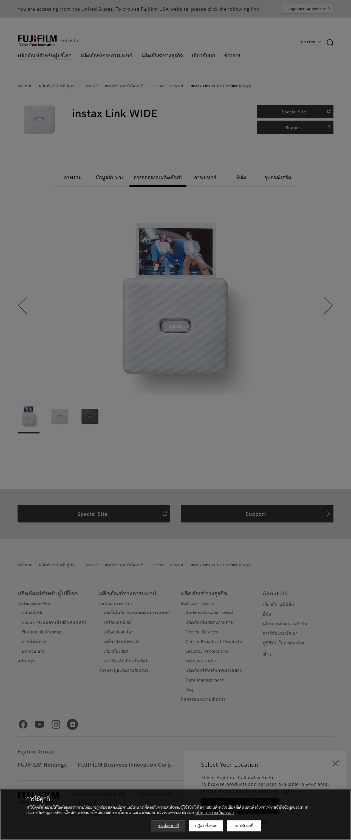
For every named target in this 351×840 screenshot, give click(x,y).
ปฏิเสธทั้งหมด (206, 825)
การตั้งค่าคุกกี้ (168, 825)
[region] (175, 814)
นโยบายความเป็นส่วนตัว (215, 812)
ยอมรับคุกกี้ (244, 825)
